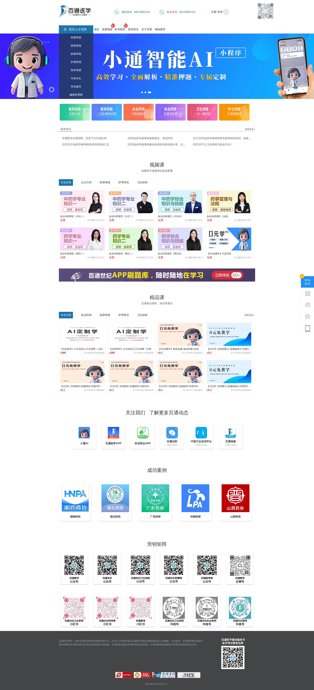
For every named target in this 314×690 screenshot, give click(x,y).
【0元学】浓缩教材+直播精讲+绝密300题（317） (82, 386)
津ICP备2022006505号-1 (156, 684)
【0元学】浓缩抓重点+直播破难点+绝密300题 (229, 349)
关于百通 (146, 29)
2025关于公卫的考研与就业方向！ (213, 144)
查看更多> (250, 129)
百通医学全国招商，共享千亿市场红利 (84, 138)
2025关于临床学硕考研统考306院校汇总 (85, 144)
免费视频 (107, 29)
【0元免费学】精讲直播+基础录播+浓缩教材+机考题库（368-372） (180, 349)
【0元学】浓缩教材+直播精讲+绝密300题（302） (180, 386)
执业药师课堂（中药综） (170, 216)
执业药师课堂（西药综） (170, 253)
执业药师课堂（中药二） (121, 216)
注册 (213, 11)
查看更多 (248, 315)
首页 (96, 29)
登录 (220, 11)
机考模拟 (120, 29)
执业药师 (86, 182)
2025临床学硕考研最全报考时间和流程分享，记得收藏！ (157, 144)
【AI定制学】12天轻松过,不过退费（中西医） (131, 349)
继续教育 (160, 29)
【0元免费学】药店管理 (219, 253)
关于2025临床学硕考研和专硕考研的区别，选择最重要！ (222, 138)
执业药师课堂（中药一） (72, 216)
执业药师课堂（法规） (218, 216)
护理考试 (123, 182)
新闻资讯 (133, 29)
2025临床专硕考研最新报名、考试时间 (150, 138)
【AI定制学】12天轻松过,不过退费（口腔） (82, 349)
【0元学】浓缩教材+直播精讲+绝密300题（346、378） (131, 386)
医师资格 (105, 182)
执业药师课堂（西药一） (72, 253)
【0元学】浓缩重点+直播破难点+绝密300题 (229, 386)
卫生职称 (142, 182)
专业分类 (66, 315)
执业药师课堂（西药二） (121, 253)
